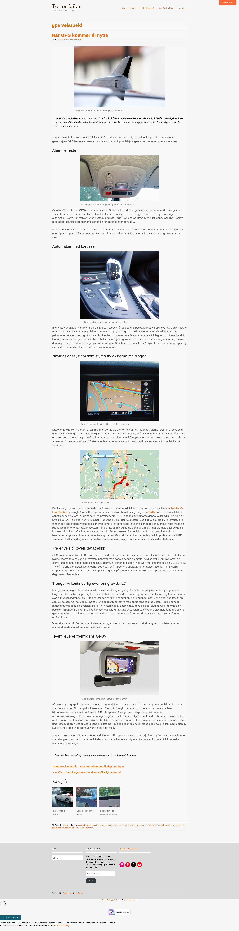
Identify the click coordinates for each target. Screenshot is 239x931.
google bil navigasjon (136, 825)
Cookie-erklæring (61, 925)
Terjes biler (66, 6)
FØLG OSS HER (128, 848)
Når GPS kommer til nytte (80, 35)
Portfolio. (78, 893)
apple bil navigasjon (85, 825)
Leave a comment (86, 828)
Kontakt (181, 8)
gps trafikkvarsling (164, 825)
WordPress (67, 893)
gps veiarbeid (57, 828)
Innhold (133, 8)
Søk (123, 8)
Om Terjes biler (166, 8)
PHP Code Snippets (108, 900)
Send (91, 880)
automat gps (99, 825)
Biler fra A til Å (147, 8)
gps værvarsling (178, 825)
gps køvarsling (150, 825)
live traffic (67, 828)
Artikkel (66, 825)
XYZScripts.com (132, 900)
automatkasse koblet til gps (116, 825)
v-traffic (75, 828)
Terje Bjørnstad (75, 39)
